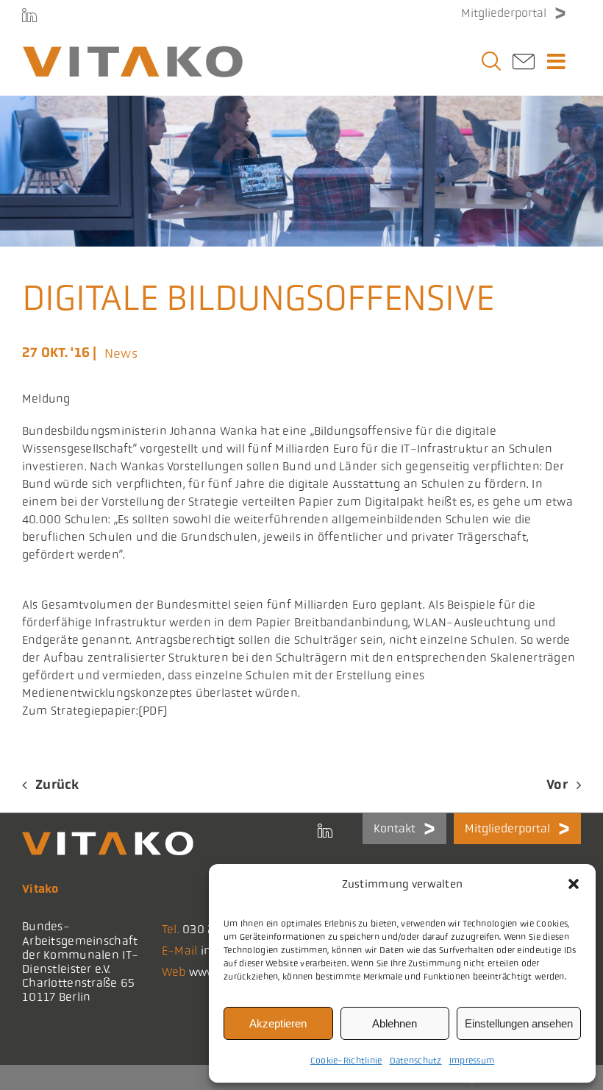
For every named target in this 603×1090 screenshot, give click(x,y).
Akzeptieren (278, 1023)
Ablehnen (394, 1023)
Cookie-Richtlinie (346, 1060)
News (121, 353)
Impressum (472, 1060)
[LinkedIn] (29, 14)
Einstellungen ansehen (519, 1023)
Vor (557, 784)
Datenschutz (416, 1060)
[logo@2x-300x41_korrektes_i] (132, 52)
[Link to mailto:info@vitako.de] (524, 66)
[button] (573, 884)
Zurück (57, 784)
